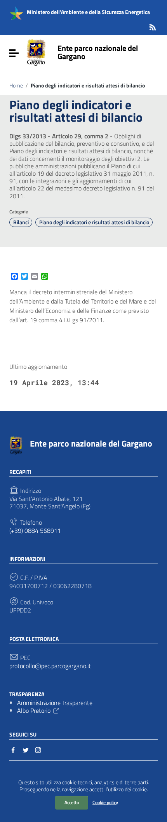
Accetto (71, 802)
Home (16, 85)
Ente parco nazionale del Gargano (97, 52)
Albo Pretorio (33, 710)
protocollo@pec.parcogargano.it (50, 666)
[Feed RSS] (153, 26)
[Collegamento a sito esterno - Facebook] (13, 749)
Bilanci (21, 222)
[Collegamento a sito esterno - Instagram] (38, 749)
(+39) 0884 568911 (35, 530)
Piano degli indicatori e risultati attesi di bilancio (94, 222)
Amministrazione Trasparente (54, 702)
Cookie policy (105, 802)
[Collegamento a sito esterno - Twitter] (26, 749)
